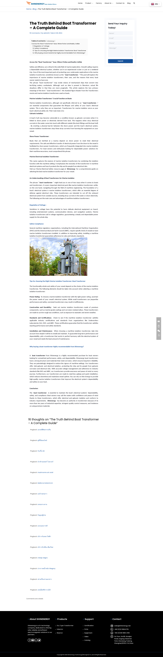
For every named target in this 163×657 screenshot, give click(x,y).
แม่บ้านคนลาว (42, 494)
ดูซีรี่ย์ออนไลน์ (42, 440)
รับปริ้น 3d (41, 451)
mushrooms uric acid (45, 472)
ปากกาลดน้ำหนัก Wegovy (46, 568)
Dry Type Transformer (65, 625)
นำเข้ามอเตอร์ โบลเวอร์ (45, 462)
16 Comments (35, 33)
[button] (134, 3)
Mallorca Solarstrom (45, 483)
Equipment (88, 633)
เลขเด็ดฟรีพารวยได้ (44, 590)
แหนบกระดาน (42, 504)
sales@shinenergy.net (122, 626)
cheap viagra (42, 558)
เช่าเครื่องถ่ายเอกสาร (45, 579)
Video (86, 636)
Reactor (60, 633)
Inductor (60, 629)
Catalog (87, 640)
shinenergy (50, 41)
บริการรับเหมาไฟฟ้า (44, 536)
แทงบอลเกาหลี (42, 526)
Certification (89, 625)
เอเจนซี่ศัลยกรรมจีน (44, 430)
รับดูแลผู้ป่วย (42, 515)
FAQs (86, 629)
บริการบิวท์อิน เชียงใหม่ (45, 547)
